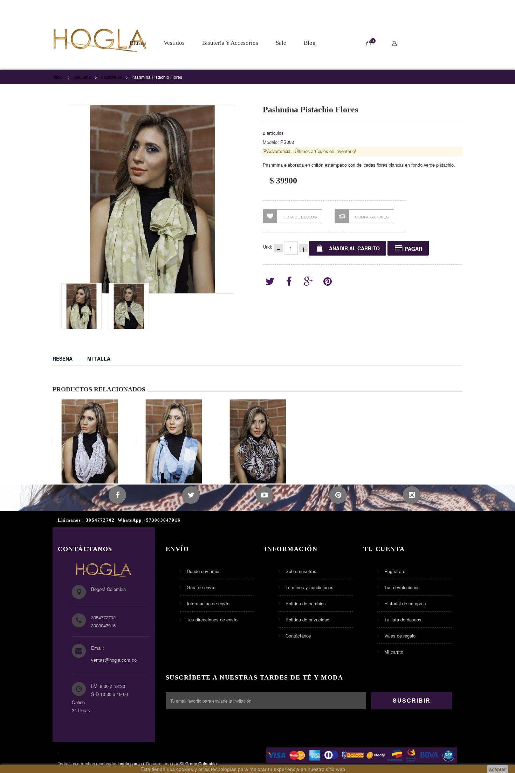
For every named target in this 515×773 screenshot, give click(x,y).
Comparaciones (372, 217)
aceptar (497, 769)
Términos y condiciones (310, 587)
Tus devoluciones (402, 587)
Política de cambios (306, 603)
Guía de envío (201, 587)
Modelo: (271, 142)
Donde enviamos (204, 571)
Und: (267, 246)
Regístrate (394, 571)
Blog (310, 43)
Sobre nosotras (301, 571)
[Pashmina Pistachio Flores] (81, 306)
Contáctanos (298, 635)
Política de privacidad (307, 619)
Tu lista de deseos (402, 619)
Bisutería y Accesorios (230, 43)
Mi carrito (393, 651)
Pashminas (111, 77)
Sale (281, 43)
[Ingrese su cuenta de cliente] (396, 43)
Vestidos (174, 43)
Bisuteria (82, 77)
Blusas (138, 43)
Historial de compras (405, 603)
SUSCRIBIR (412, 700)
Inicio (58, 77)
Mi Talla (98, 358)
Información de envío (208, 603)
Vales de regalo (400, 635)
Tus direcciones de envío (212, 619)
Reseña (63, 358)
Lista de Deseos (300, 217)
